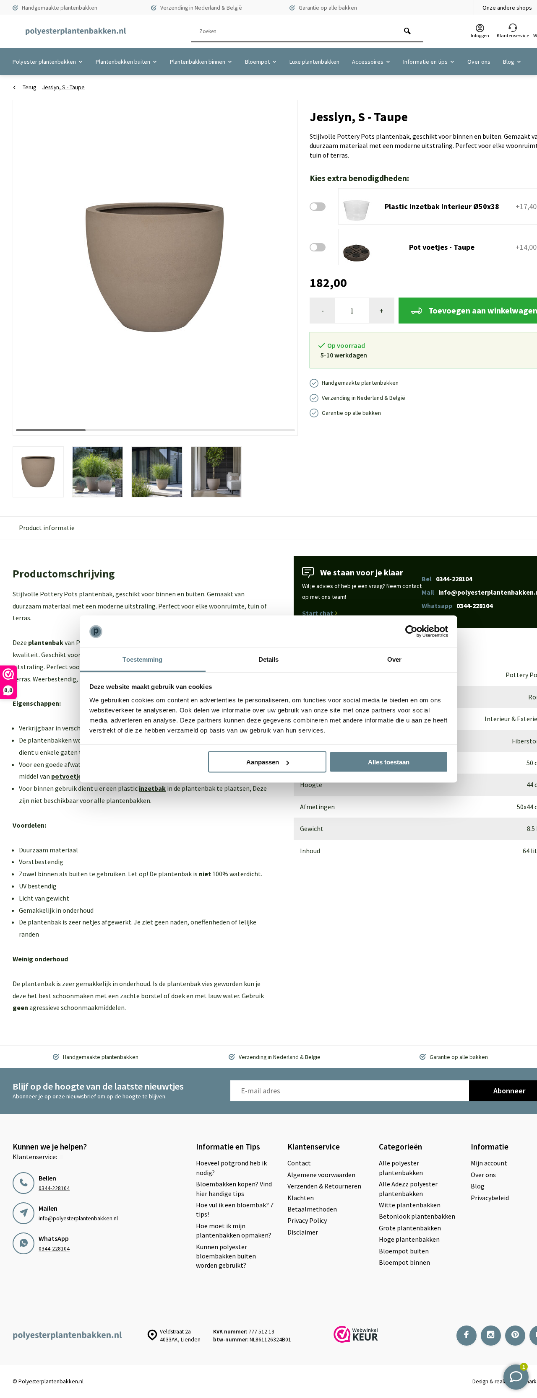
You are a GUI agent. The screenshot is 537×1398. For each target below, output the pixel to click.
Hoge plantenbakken (409, 1239)
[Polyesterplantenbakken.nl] (75, 31)
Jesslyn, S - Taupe (63, 87)
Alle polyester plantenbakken (401, 1167)
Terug (29, 87)
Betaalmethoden (312, 1209)
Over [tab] (394, 659)
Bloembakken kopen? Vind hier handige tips (234, 1188)
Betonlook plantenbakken (417, 1216)
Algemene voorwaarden (321, 1174)
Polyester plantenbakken (44, 61)
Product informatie (47, 527)
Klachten (300, 1197)
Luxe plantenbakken (314, 61)
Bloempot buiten (404, 1251)
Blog (508, 61)
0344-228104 (54, 1188)
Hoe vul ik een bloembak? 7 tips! (235, 1209)
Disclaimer (302, 1232)
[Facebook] (466, 1336)
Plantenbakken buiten (123, 61)
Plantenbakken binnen (197, 61)
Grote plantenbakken (410, 1228)
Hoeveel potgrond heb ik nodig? (231, 1167)
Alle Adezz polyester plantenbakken (408, 1188)
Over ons (478, 61)
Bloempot (257, 61)
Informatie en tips (425, 61)
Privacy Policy (307, 1220)
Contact (299, 1163)
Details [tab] (268, 659)
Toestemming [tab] (142, 659)
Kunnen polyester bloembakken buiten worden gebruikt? (226, 1256)
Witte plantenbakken (410, 1205)
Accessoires (367, 61)
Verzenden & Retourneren (324, 1186)
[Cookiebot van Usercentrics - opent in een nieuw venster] (411, 631)
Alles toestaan (388, 762)
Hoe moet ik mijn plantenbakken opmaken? (233, 1230)
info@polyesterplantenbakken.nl (78, 1218)
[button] (281, 267)
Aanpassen (262, 762)
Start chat (317, 613)
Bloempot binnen (404, 1262)
